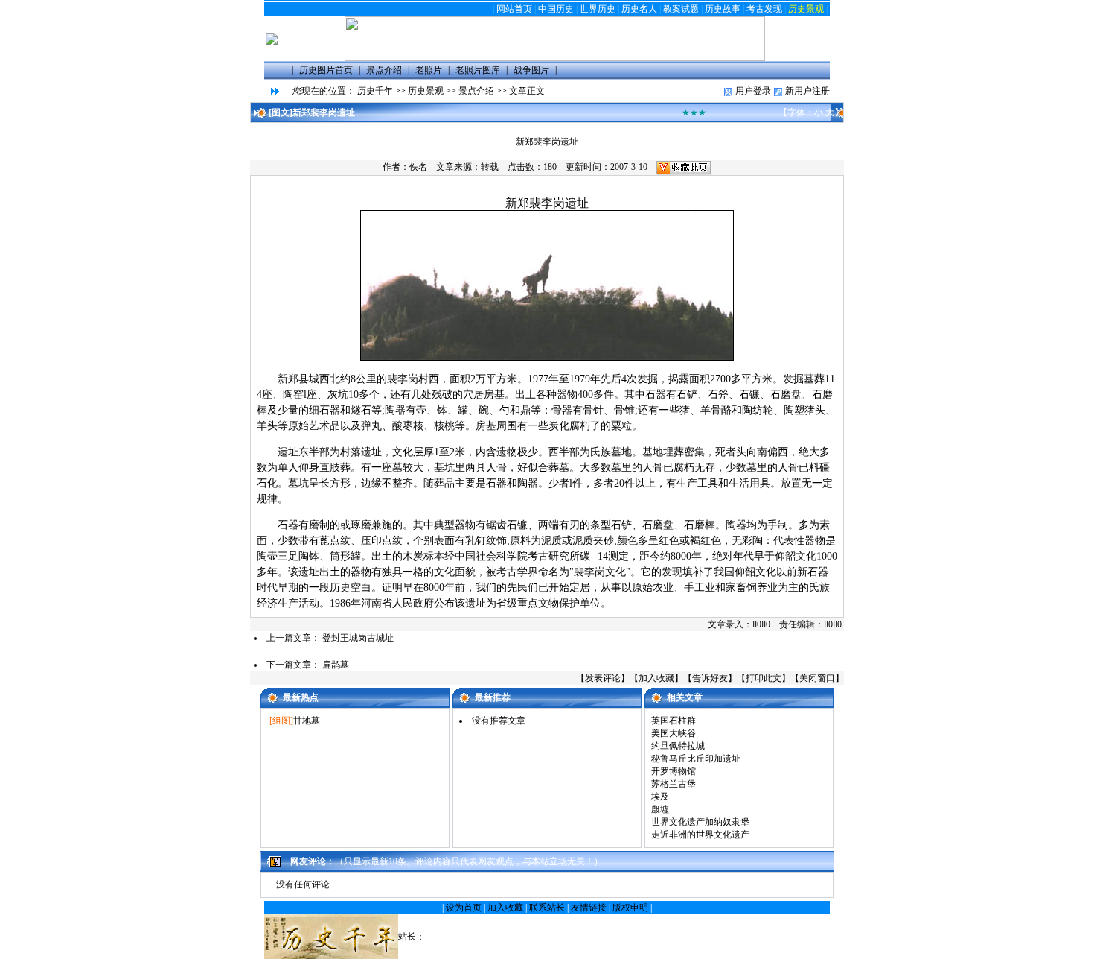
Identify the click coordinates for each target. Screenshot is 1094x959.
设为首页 (464, 907)
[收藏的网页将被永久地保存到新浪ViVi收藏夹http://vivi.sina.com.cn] (683, 167)
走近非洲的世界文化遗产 (700, 834)
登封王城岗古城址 (358, 638)
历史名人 (639, 9)
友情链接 (589, 907)
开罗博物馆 (673, 771)
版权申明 (630, 907)
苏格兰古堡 (673, 784)
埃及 (660, 796)
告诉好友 (710, 678)
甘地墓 (306, 720)
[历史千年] (555, 58)
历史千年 (375, 91)
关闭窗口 (817, 678)
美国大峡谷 (673, 733)
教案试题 (681, 9)
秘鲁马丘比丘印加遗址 (695, 758)
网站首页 (514, 9)
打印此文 (763, 678)
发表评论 (603, 678)
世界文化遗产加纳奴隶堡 (700, 822)
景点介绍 (476, 91)
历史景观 (806, 9)
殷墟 (660, 809)
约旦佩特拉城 (678, 746)
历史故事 (722, 9)
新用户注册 (807, 91)
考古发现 (764, 9)
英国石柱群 (673, 720)
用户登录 (753, 91)
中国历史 (556, 9)
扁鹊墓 (335, 664)
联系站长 (547, 907)
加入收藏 (656, 678)
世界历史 (597, 9)
